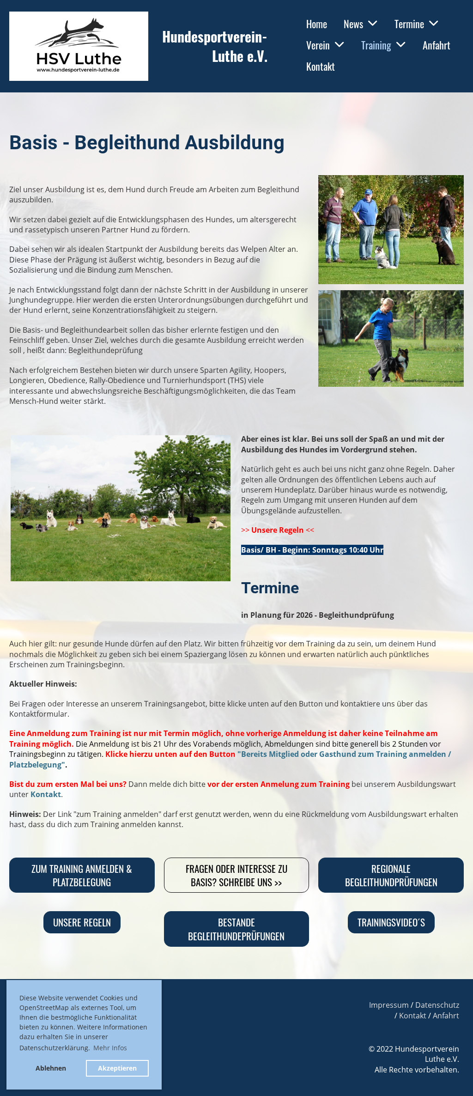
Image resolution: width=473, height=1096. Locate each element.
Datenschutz (437, 1005)
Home (316, 23)
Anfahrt (436, 44)
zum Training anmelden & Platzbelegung (81, 875)
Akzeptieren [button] (117, 1068)
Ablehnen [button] (51, 1068)
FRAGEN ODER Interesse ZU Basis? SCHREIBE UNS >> (236, 875)
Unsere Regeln (277, 530)
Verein (318, 44)
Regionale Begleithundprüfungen (391, 875)
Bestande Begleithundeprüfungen (236, 929)
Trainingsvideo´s (391, 922)
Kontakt (320, 66)
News (353, 23)
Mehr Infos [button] (110, 1047)
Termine (409, 23)
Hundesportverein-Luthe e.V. (214, 46)
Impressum (389, 1005)
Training (376, 44)
